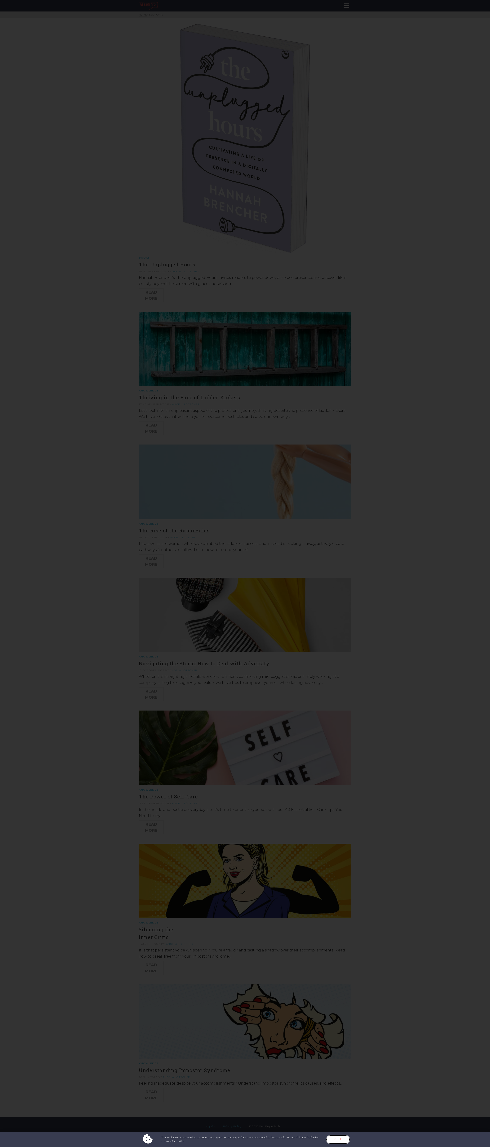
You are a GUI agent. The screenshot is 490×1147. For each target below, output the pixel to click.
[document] (245, 573)
